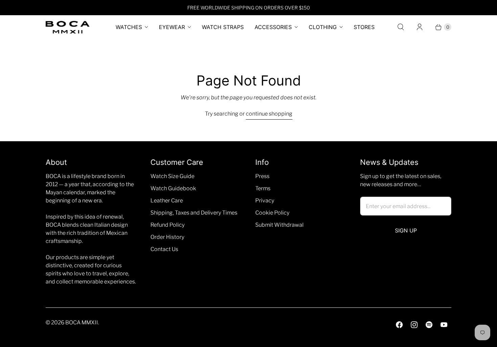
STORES (364, 27)
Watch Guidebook (173, 188)
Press (262, 176)
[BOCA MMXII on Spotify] (429, 325)
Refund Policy (167, 225)
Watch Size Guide (172, 176)
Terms (262, 188)
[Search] (400, 27)
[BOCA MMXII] (68, 27)
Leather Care (166, 200)
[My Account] (419, 27)
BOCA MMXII (81, 322)
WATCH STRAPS (223, 27)
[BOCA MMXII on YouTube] (443, 325)
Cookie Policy (272, 212)
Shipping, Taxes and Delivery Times (193, 212)
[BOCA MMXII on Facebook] (399, 325)
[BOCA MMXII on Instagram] (414, 325)
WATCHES (129, 27)
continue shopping (269, 113)
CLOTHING (323, 27)
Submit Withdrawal (279, 225)
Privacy (264, 200)
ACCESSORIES (273, 27)
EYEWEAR (172, 27)
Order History (167, 237)
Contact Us (164, 249)
